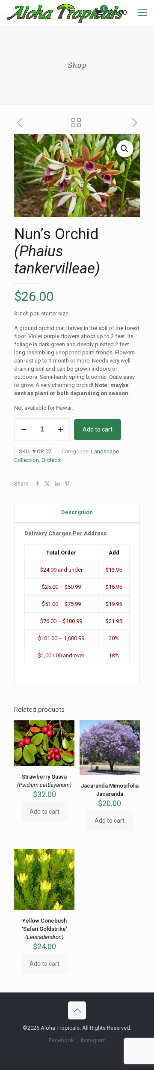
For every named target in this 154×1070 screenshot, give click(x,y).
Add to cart (98, 429)
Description (77, 512)
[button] (124, 148)
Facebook (61, 1040)
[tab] (77, 512)
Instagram (93, 1040)
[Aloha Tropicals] (65, 13)
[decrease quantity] (23, 429)
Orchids (51, 460)
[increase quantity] (60, 429)
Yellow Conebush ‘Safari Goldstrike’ (44, 928)
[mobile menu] (142, 13)
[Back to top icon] (77, 1010)
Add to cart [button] (44, 811)
